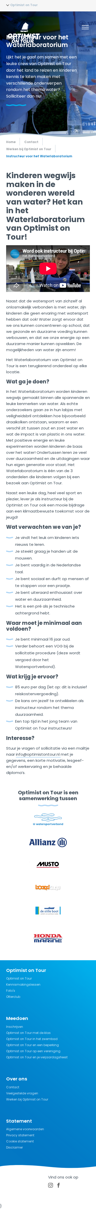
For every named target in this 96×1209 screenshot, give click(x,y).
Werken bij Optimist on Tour (27, 1099)
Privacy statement (20, 1135)
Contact (12, 1087)
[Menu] (85, 28)
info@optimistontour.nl (38, 754)
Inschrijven (14, 1027)
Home (11, 142)
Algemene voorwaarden (25, 1129)
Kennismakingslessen (23, 984)
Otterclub (13, 997)
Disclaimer (14, 1147)
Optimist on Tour (19, 978)
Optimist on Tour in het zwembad (32, 1039)
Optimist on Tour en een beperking (32, 1045)
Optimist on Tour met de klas (28, 1033)
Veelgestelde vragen (22, 1093)
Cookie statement (20, 1141)
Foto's (10, 990)
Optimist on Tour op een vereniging (33, 1051)
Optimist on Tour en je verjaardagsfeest (37, 1057)
